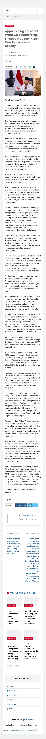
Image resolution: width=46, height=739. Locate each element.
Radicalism (12, 695)
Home (11, 686)
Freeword (9, 26)
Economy (12, 704)
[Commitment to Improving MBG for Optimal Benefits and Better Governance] (31, 602)
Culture (11, 709)
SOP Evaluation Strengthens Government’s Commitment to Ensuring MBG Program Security (13, 546)
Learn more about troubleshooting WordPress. (20, 730)
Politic (11, 700)
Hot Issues (13, 691)
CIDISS (7, 11)
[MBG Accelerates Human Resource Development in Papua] (14, 602)
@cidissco (28, 719)
